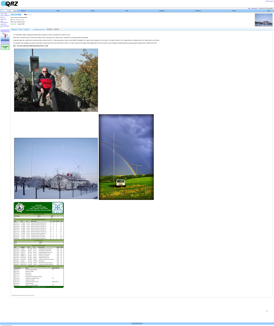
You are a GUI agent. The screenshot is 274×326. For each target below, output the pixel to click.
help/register (254, 8)
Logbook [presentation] (26, 29)
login (249, 8)
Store (127, 10)
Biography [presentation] (14, 29)
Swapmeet (161, 10)
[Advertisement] (137, 311)
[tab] (14, 29)
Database (23, 10)
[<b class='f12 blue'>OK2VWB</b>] (264, 26)
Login (268, 10)
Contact (234, 10)
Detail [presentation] (20, 29)
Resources (198, 10)
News (58, 10)
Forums (92, 10)
